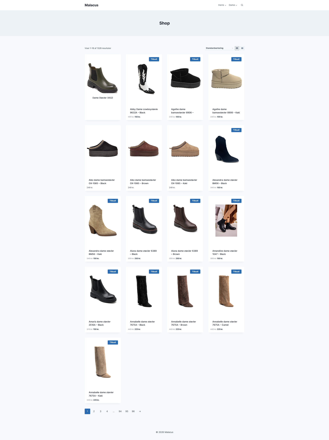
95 (126, 411)
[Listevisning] (242, 48)
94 (120, 411)
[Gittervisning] (237, 48)
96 (133, 411)
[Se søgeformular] (242, 5)
